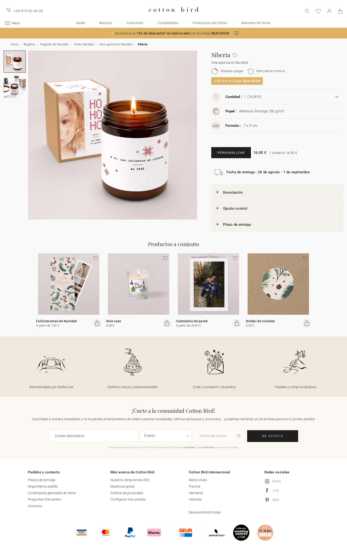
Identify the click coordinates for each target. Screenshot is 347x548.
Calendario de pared (192, 321)
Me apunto (272, 436)
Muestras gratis (122, 486)
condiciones (207, 447)
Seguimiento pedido (43, 486)
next (31, 138)
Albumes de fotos (256, 23)
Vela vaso (113, 321)
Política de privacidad (126, 493)
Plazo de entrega (237, 224)
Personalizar (231, 152)
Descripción (233, 192)
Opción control (235, 208)
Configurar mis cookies (128, 499)
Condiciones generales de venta (52, 493)
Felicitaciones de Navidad (56, 321)
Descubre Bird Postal (205, 512)
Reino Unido (198, 480)
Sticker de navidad (260, 321)
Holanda (195, 499)
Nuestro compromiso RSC (130, 480)
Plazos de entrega (41, 480)
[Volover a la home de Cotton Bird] (174, 15)
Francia (194, 486)
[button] (237, 33)
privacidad (189, 447)
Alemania (196, 493)
